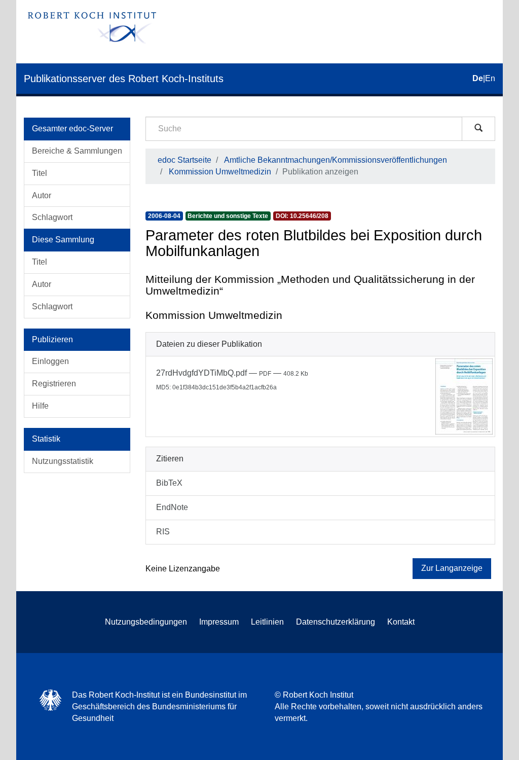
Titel (39, 173)
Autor (41, 195)
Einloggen (50, 361)
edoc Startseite (184, 160)
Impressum (219, 622)
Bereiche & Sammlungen (77, 151)
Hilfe (40, 406)
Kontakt (401, 622)
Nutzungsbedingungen (146, 622)
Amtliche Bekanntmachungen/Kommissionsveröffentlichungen (335, 160)
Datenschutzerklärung (335, 622)
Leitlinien (267, 622)
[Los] (478, 129)
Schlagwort (52, 217)
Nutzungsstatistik (62, 461)
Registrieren (54, 383)
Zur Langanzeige (452, 568)
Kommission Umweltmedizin (220, 171)
